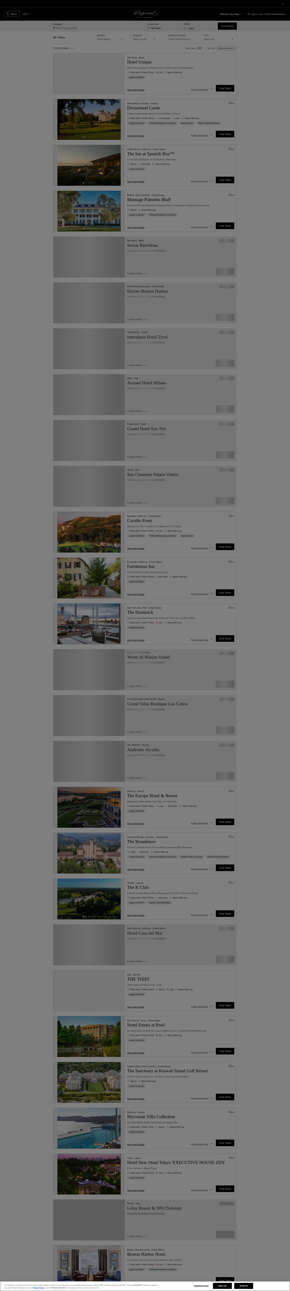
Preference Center (201, 1286)
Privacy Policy (38, 1287)
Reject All (222, 1286)
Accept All (244, 1286)
